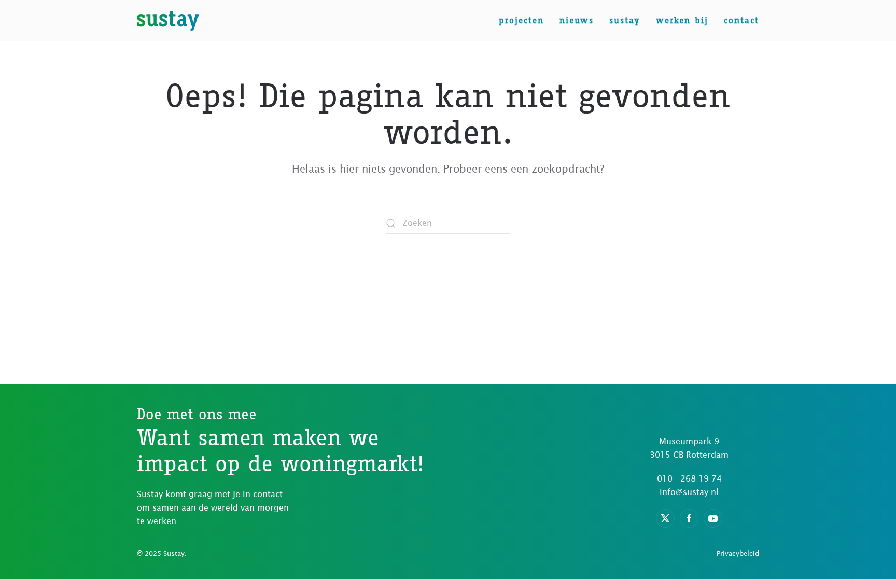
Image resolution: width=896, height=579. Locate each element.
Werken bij (682, 20)
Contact (741, 20)
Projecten (521, 20)
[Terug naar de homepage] (168, 20)
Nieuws (576, 20)
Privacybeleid (738, 553)
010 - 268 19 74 (689, 478)
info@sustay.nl (689, 492)
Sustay (624, 20)
